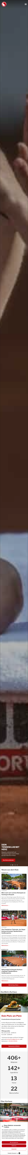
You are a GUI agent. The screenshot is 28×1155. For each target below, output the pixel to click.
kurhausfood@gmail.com (12, 1039)
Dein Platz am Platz (11, 1016)
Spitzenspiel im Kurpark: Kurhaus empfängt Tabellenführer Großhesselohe (11, 971)
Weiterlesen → (5, 905)
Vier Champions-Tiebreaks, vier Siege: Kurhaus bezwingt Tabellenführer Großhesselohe (13, 931)
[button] (25, 4)
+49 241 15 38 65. (12, 1041)
